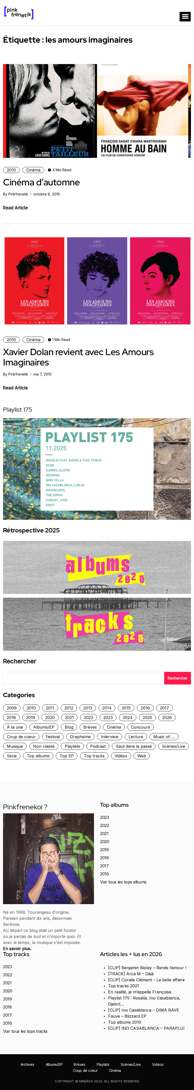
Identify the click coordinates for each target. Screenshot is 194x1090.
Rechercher (19, 661)
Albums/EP (44, 727)
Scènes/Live (173, 746)
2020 (50, 717)
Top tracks (94, 755)
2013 (87, 707)
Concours (140, 727)
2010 (11, 170)
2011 (50, 707)
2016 (145, 707)
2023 (108, 717)
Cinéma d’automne (41, 182)
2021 (69, 717)
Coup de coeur (21, 736)
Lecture (136, 736)
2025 (147, 717)
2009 (12, 707)
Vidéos (121, 755)
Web (141, 755)
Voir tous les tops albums (123, 882)
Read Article (15, 207)
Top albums (38, 755)
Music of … (164, 736)
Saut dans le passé (134, 746)
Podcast (98, 746)
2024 (128, 717)
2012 (68, 707)
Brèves (90, 727)
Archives (27, 1064)
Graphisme (80, 736)
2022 (88, 717)
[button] (185, 16)
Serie (12, 755)
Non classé (44, 746)
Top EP (67, 755)
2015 (126, 707)
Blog (69, 727)
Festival (53, 736)
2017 (164, 707)
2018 (11, 717)
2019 (30, 717)
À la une (15, 727)
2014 (107, 707)
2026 (167, 717)
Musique (15, 746)
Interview (109, 736)
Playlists (72, 746)
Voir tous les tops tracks (25, 1031)
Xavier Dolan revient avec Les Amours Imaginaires (78, 357)
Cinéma (33, 170)
